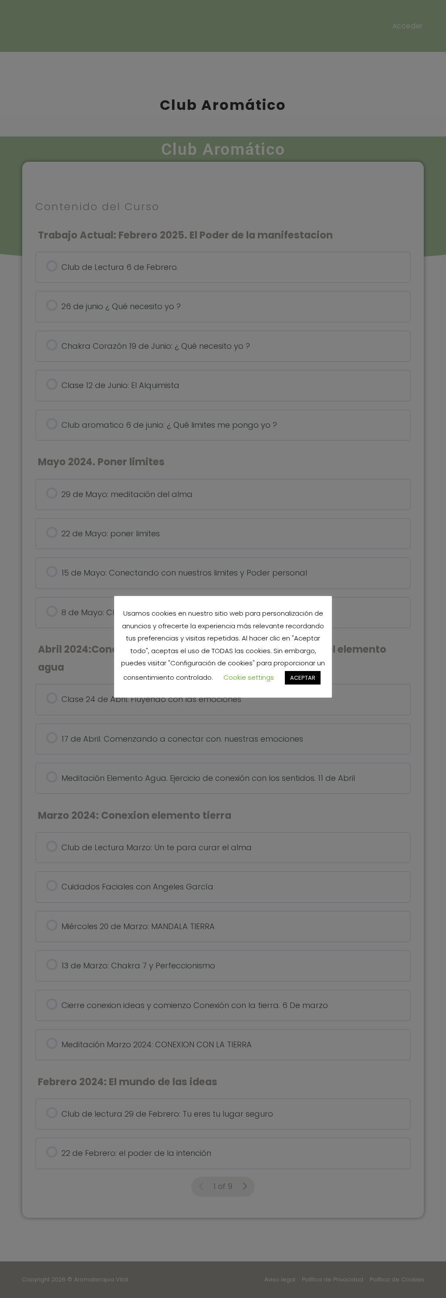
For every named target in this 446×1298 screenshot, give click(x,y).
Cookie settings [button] (248, 677)
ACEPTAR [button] (302, 678)
